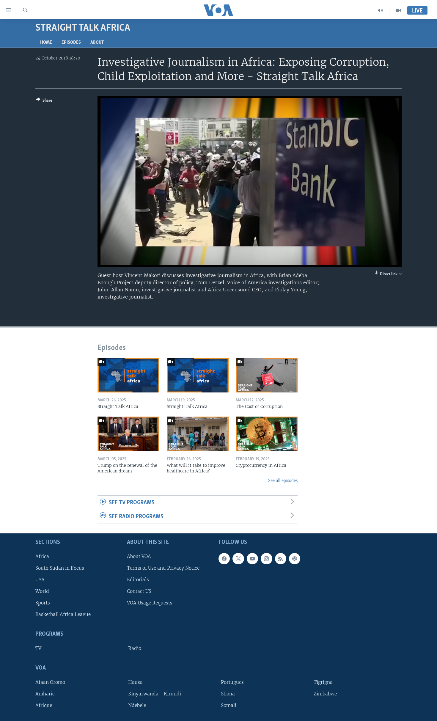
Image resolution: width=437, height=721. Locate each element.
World (42, 591)
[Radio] (380, 10)
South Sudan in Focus (59, 568)
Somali (228, 706)
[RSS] (280, 558)
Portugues (232, 682)
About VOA (139, 556)
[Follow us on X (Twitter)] (238, 558)
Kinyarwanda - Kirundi (154, 694)
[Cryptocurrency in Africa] (267, 434)
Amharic (45, 694)
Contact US (139, 591)
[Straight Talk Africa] (128, 375)
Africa (42, 556)
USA (40, 579)
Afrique (43, 706)
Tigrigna (323, 682)
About (97, 42)
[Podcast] (294, 558)
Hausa (135, 682)
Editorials (138, 579)
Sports (42, 603)
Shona (228, 694)
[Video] (398, 10)
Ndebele (137, 706)
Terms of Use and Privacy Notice (163, 568)
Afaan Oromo (50, 682)
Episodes (71, 42)
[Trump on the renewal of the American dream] (128, 434)
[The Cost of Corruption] (267, 375)
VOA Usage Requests (149, 603)
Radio (134, 648)
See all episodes (283, 480)
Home (46, 42)
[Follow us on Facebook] (224, 558)
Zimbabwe (325, 694)
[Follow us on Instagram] (266, 558)
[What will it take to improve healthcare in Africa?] (198, 434)
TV (38, 648)
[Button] (44, 101)
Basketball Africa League (63, 615)
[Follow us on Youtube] (252, 558)
